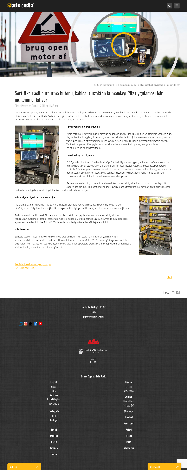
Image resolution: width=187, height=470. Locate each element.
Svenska (54, 435)
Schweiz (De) (128, 405)
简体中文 (128, 411)
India (128, 442)
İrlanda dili (129, 448)
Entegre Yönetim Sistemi (93, 316)
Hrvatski (129, 417)
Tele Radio (97, 84)
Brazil (54, 416)
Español (128, 382)
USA (54, 391)
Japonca (54, 448)
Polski (129, 429)
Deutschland (128, 401)
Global (53, 386)
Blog (17, 105)
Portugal (54, 420)
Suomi (54, 429)
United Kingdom (53, 399)
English (53, 382)
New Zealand (54, 403)
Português (54, 411)
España (129, 386)
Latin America (128, 391)
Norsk (54, 442)
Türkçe (128, 435)
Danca (54, 454)
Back (169, 277)
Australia (54, 395)
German (128, 396)
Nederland (129, 423)
